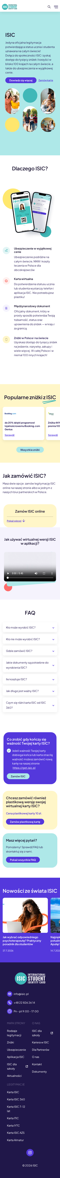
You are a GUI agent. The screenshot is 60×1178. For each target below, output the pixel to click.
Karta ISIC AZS (15, 1132)
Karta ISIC (13, 1092)
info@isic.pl (21, 994)
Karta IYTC (13, 1125)
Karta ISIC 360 (16, 1099)
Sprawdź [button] (9, 435)
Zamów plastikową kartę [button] (25, 821)
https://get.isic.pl (24, 767)
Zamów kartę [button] (45, 80)
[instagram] (30, 1152)
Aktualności (14, 1075)
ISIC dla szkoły (12, 1066)
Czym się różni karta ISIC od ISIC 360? (26, 705)
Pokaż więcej (14, 520)
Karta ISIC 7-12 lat (16, 1109)
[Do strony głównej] (9, 7)
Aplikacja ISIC (15, 1057)
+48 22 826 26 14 (24, 1002)
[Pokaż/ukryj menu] (56, 7)
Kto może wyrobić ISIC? (21, 627)
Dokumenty (39, 1071)
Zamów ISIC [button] (18, 776)
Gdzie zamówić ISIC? (19, 651)
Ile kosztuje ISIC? (16, 679)
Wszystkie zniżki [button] (30, 449)
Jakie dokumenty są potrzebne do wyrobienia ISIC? (27, 665)
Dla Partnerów (40, 1049)
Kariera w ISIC (40, 1042)
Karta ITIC (13, 1118)
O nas (35, 1057)
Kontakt (37, 1064)
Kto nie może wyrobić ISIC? (23, 639)
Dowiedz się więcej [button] (20, 80)
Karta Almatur (15, 1140)
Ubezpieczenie (16, 1049)
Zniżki (10, 1042)
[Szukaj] (49, 7)
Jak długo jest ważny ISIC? (22, 691)
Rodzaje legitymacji (14, 1033)
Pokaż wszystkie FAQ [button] (23, 859)
